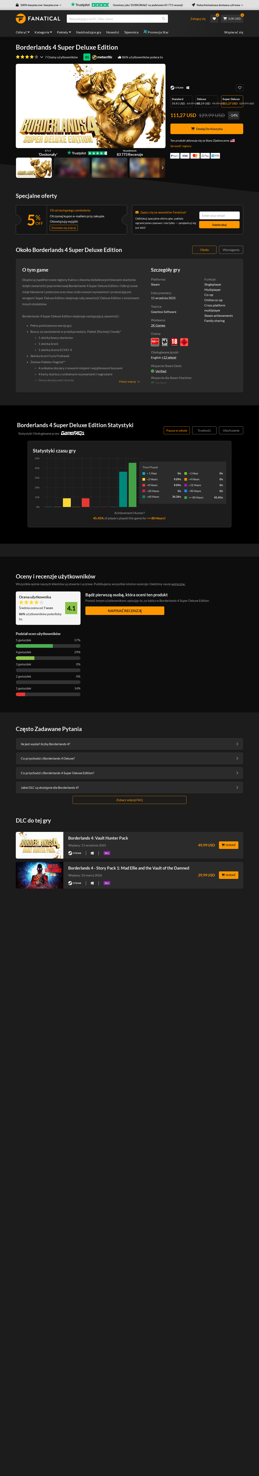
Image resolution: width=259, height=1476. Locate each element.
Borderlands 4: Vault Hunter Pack (98, 838)
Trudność (204, 430)
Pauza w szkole (176, 430)
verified (160, 371)
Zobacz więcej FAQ (129, 800)
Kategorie (42, 32)
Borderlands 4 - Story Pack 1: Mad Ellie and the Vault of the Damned (128, 868)
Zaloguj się (198, 18)
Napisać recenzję (125, 610)
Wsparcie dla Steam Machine (171, 378)
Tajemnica (131, 32)
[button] (39, 5)
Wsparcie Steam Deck (166, 366)
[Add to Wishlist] (239, 87)
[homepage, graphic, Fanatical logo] (38, 19)
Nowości (112, 32)
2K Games (158, 325)
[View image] (72, 167)
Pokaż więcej (127, 381)
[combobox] (128, 19)
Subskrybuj (219, 224)
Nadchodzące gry (88, 32)
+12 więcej (169, 357)
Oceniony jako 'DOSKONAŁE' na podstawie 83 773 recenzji (148, 5)
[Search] (163, 19)
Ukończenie (231, 430)
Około (204, 250)
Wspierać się (233, 32)
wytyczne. (178, 584)
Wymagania (231, 250)
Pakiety (62, 32)
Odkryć (21, 32)
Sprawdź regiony (180, 146)
